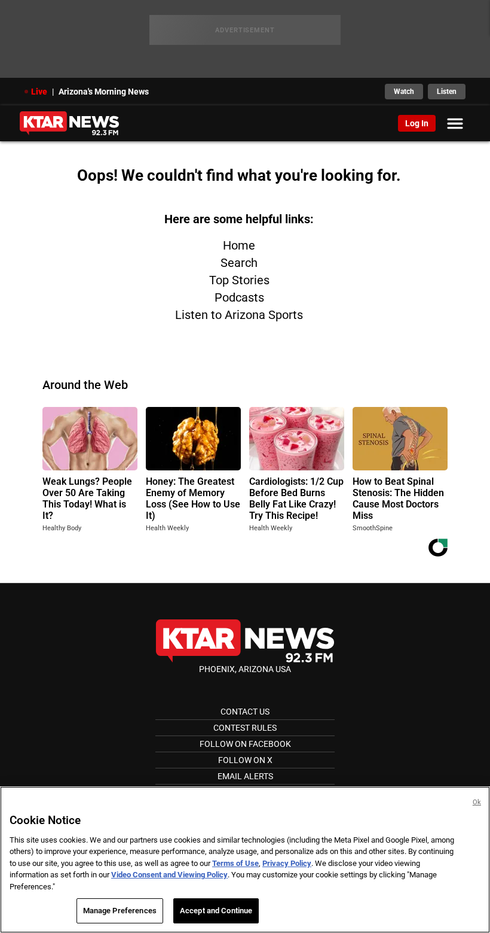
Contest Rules (245, 728)
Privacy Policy (286, 863)
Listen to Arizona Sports (239, 315)
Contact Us (245, 711)
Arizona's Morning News (104, 91)
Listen (447, 91)
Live (39, 91)
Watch (404, 91)
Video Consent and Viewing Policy (169, 874)
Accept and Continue (216, 910)
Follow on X (245, 760)
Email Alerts (245, 776)
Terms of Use (235, 863)
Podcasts (239, 297)
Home (239, 245)
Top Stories (239, 280)
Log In (416, 123)
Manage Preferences (120, 910)
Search (239, 263)
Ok (477, 802)
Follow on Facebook (245, 744)
